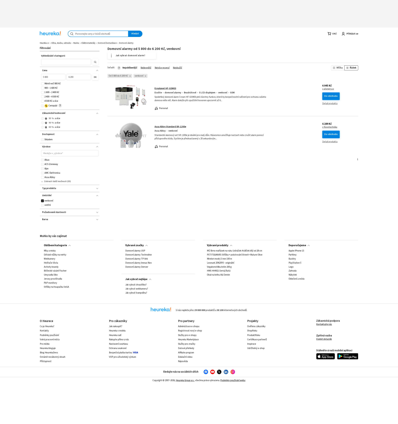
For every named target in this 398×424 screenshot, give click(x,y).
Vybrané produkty (217, 245)
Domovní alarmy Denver (136, 267)
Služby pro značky (186, 344)
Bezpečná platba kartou (120, 352)
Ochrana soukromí (117, 348)
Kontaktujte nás (324, 324)
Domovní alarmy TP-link (136, 258)
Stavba (76, 43)
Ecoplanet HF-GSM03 (165, 88)
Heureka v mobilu (117, 330)
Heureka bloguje (48, 348)
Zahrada (292, 271)
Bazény (292, 258)
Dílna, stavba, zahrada (61, 43)
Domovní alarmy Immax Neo (138, 262)
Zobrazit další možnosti (55, 181)
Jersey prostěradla (53, 279)
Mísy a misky (50, 250)
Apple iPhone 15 (296, 250)
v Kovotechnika (329, 127)
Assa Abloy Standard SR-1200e (170, 126)
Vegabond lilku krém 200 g (219, 267)
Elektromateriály (88, 43)
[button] (66, 62)
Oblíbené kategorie (55, 245)
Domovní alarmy (126, 43)
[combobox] (98, 34)
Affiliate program (186, 352)
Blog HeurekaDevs (49, 352)
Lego (291, 267)
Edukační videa (185, 357)
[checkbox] (42, 83)
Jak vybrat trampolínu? (136, 292)
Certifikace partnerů (257, 339)
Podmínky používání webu (232, 380)
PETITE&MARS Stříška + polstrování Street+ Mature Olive (234, 254)
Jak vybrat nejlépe (136, 279)
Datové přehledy (186, 348)
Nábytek (293, 275)
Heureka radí (115, 335)
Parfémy (292, 254)
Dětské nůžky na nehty (55, 254)
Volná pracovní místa (50, 339)
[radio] (42, 118)
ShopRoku (252, 330)
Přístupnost (45, 361)
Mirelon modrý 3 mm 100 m (219, 258)
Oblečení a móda (296, 279)
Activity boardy (51, 267)
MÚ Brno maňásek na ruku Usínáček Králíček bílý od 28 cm (234, 250)
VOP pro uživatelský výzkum (122, 357)
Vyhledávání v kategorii (53, 55)
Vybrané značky (134, 245)
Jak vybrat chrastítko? (136, 284)
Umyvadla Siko (51, 275)
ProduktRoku (253, 335)
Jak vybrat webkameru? (136, 288)
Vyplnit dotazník (324, 339)
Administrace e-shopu (188, 326)
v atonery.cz (328, 89)
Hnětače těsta (51, 262)
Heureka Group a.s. (185, 380)
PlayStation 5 (295, 262)
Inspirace (251, 344)
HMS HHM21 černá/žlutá (218, 271)
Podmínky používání (49, 335)
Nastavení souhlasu (118, 344)
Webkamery (49, 258)
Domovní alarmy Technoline (138, 254)
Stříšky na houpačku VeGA (56, 287)
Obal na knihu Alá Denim (218, 275)
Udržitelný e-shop (256, 348)
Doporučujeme (297, 245)
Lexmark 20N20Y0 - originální (220, 262)
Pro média (44, 344)
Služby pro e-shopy (187, 335)
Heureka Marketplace (188, 339)
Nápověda (183, 361)
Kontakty (44, 330)
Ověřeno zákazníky (256, 326)
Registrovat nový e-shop (190, 330)
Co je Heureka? (47, 326)
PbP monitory (50, 283)
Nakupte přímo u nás (119, 339)
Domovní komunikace (107, 43)
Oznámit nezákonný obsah (52, 357)
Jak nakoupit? (115, 326)
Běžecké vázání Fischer (55, 271)
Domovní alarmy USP (135, 250)
